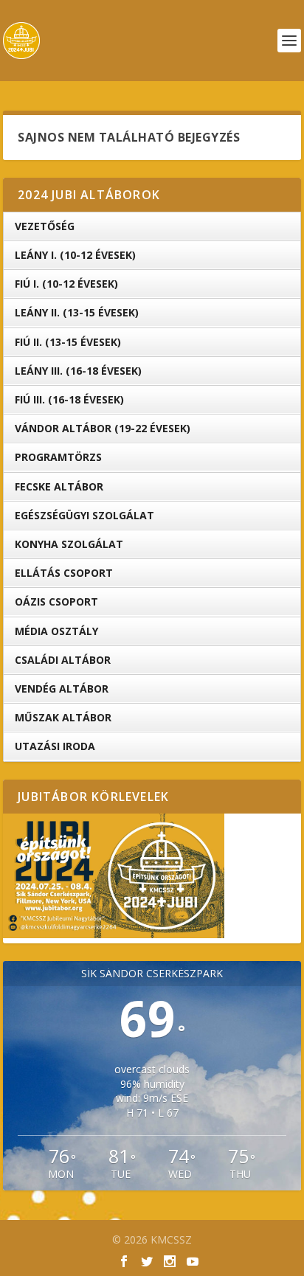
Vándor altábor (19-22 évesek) (102, 428)
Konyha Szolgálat (69, 544)
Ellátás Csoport (64, 573)
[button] (113, 876)
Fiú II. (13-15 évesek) (68, 342)
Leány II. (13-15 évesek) (77, 312)
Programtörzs (58, 457)
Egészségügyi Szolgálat (84, 515)
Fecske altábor (59, 486)
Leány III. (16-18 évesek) (78, 371)
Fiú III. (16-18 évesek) (69, 399)
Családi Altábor (63, 660)
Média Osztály (56, 631)
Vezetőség (45, 226)
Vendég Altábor (61, 689)
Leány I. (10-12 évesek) (75, 255)
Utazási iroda (55, 746)
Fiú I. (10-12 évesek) (66, 284)
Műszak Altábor (63, 717)
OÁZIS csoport (56, 601)
